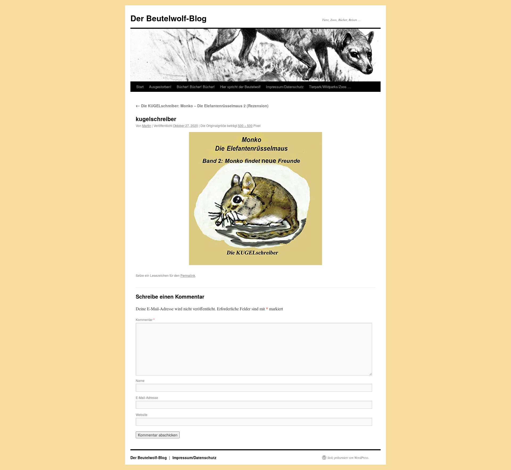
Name (140, 380)
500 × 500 (245, 125)
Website (141, 414)
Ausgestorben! (160, 86)
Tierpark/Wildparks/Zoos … (330, 86)
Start (140, 86)
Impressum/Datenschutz (285, 86)
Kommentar (145, 319)
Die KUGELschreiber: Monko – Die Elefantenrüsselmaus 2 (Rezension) (202, 105)
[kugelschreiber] (255, 198)
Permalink (187, 275)
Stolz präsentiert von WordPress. (348, 457)
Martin (146, 125)
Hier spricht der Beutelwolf (240, 86)
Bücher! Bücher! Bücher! (196, 86)
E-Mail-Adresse (147, 397)
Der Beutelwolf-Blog (168, 18)
